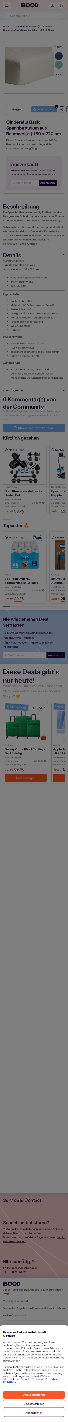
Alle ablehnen (34, 1412)
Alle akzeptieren (34, 1394)
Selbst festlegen (34, 1403)
